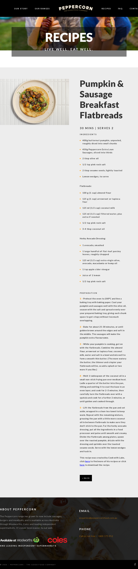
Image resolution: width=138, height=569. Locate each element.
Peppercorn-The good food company (76, 8)
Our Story (21, 9)
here (87, 461)
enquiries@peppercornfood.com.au (98, 518)
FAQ (120, 9)
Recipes (106, 9)
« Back (86, 478)
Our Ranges (42, 9)
